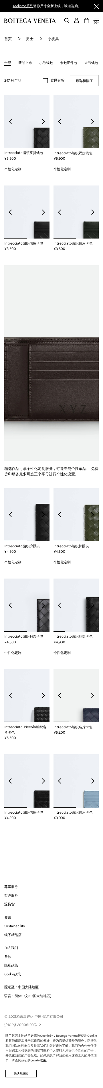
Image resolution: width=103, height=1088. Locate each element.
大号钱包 (91, 63)
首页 (8, 39)
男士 (29, 39)
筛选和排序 (84, 81)
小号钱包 (46, 63)
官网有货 (57, 80)
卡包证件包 (68, 63)
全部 (7, 63)
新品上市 (25, 63)
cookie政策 (38, 1060)
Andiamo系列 (23, 6)
